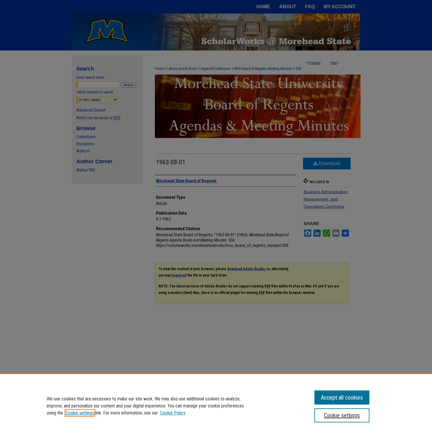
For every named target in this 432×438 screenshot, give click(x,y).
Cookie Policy (172, 413)
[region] (216, 405)
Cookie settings (80, 413)
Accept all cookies (342, 397)
